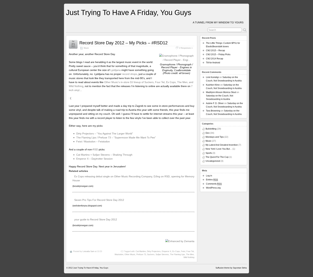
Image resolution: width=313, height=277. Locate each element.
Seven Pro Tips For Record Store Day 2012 (99, 199)
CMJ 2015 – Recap (215, 50)
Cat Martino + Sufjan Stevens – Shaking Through (104, 154)
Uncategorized (213, 161)
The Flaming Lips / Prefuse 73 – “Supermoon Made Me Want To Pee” (116, 137)
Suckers (151, 254)
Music (86, 48)
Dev (208, 133)
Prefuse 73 (141, 254)
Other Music (129, 254)
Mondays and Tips (215, 137)
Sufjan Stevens (162, 254)
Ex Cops (176, 251)
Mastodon (119, 254)
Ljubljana (115, 70)
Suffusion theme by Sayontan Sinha (231, 268)
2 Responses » (186, 48)
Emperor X (166, 251)
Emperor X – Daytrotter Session (94, 158)
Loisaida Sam (88, 251)
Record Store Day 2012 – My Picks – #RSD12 (123, 42)
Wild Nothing (188, 257)
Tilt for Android (213, 62)
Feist (183, 251)
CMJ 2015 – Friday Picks (218, 54)
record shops (129, 74)
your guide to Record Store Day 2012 (95, 219)
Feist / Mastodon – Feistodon (93, 141)
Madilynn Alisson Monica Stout (221, 92)
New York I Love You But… (219, 149)
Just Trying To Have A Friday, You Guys (128, 12)
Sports (209, 153)
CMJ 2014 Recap (214, 58)
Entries (212, 179)
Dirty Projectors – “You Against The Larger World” (104, 133)
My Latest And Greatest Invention (222, 145)
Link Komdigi (212, 77)
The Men (190, 254)
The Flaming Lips (177, 254)
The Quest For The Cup (217, 157)
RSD (95, 149)
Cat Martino (141, 251)
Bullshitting (211, 129)
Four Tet (190, 251)
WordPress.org (213, 188)
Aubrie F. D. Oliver (215, 103)
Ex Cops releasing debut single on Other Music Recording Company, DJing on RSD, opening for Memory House (133, 178)
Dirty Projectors (154, 251)
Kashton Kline (213, 85)
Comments (214, 184)
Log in (209, 175)
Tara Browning (213, 110)
